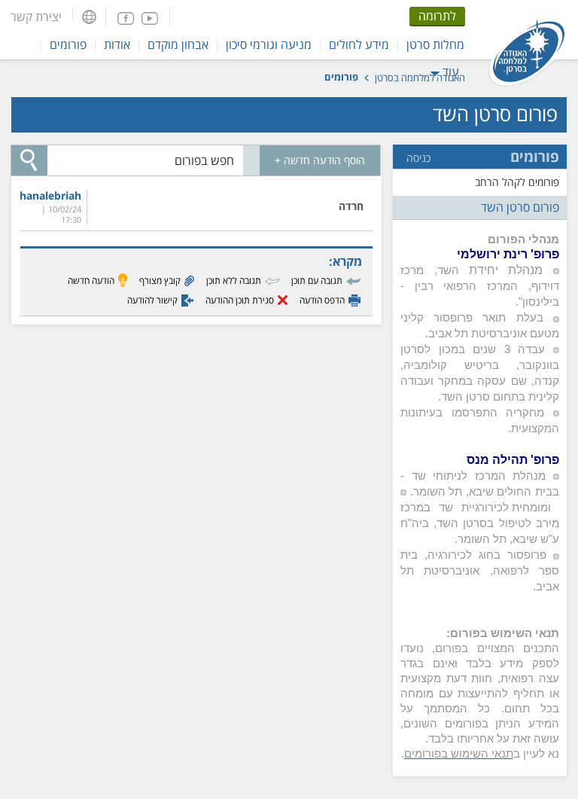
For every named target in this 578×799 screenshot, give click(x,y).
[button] (89, 17)
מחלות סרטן (435, 44)
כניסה (418, 158)
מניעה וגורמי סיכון (269, 44)
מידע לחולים (359, 44)
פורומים (68, 44)
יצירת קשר (36, 16)
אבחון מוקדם (178, 44)
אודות (117, 44)
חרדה (351, 206)
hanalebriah (53, 196)
